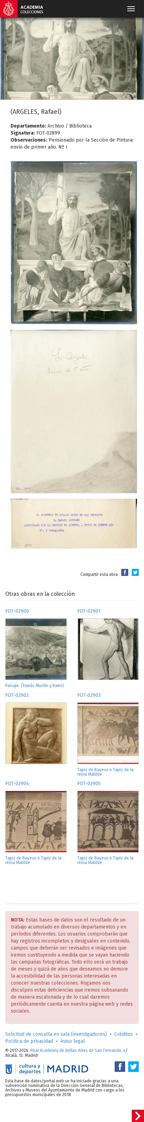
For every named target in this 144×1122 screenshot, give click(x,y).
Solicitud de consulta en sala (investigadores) (56, 1034)
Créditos (123, 1034)
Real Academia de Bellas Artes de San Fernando (75, 1050)
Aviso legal (72, 1041)
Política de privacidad (29, 1041)
